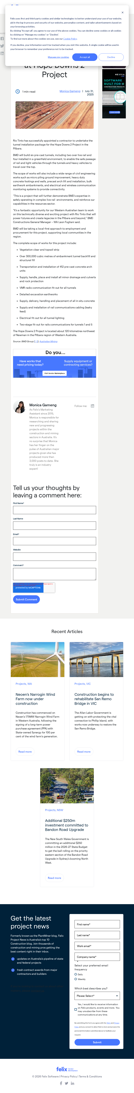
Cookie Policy (70, 38)
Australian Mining (48, 341)
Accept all (85, 57)
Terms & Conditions (90, 1076)
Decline (111, 57)
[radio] (97, 974)
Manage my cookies (58, 57)
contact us (37, 990)
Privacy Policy (69, 1076)
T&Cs (109, 1023)
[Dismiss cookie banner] (122, 12)
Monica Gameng (70, 91)
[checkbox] (97, 978)
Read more (25, 751)
